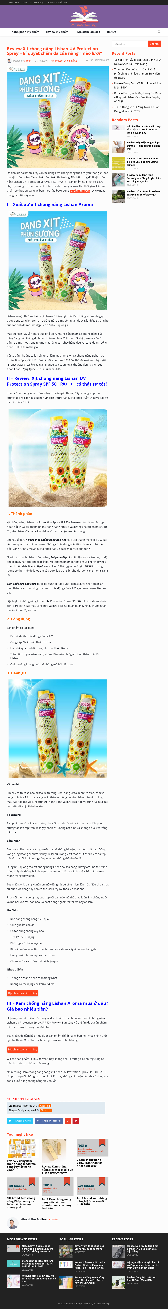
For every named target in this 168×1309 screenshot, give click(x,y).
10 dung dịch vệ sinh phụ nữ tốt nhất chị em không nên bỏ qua (39, 1278)
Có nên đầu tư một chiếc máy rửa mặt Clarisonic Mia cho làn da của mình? (144, 129)
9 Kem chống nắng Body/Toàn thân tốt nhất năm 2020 (89, 1163)
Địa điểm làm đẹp (88, 32)
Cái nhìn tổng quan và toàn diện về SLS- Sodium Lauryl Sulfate (142, 161)
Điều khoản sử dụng (33, 2)
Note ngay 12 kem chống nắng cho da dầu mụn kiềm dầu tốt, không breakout (37, 1248)
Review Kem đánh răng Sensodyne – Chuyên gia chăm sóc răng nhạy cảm (144, 178)
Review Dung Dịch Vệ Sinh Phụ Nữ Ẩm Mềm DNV (141, 1279)
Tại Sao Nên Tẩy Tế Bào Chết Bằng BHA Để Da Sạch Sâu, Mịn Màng (142, 1248)
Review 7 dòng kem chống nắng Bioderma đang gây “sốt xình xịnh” (21, 1165)
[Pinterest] (76, 1121)
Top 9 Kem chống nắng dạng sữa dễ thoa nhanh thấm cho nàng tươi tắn (56, 1203)
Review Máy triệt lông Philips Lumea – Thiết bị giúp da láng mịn (143, 145)
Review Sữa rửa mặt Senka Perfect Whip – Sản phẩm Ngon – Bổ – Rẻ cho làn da (89, 1265)
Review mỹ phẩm (57, 32)
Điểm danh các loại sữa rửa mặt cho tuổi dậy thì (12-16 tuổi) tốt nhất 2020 (37, 1263)
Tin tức (111, 32)
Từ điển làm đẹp (74, 1303)
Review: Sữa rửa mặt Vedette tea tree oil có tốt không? (143, 193)
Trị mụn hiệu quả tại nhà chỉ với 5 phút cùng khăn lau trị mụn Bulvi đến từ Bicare (137, 73)
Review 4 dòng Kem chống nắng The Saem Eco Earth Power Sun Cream (89, 1280)
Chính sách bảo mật (58, 2)
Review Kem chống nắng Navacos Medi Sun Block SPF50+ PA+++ (57, 1169)
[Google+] (68, 1121)
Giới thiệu (14, 2)
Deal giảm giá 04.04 (30, 1105)
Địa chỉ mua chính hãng (22, 993)
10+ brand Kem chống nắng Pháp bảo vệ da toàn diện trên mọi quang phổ (21, 1202)
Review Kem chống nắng (63, 60)
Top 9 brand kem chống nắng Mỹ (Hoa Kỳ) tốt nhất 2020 (92, 1201)
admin (27, 60)
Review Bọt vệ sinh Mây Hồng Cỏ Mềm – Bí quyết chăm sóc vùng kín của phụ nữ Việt (137, 97)
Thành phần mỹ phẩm (24, 32)
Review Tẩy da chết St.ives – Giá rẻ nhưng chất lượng (90, 1247)
